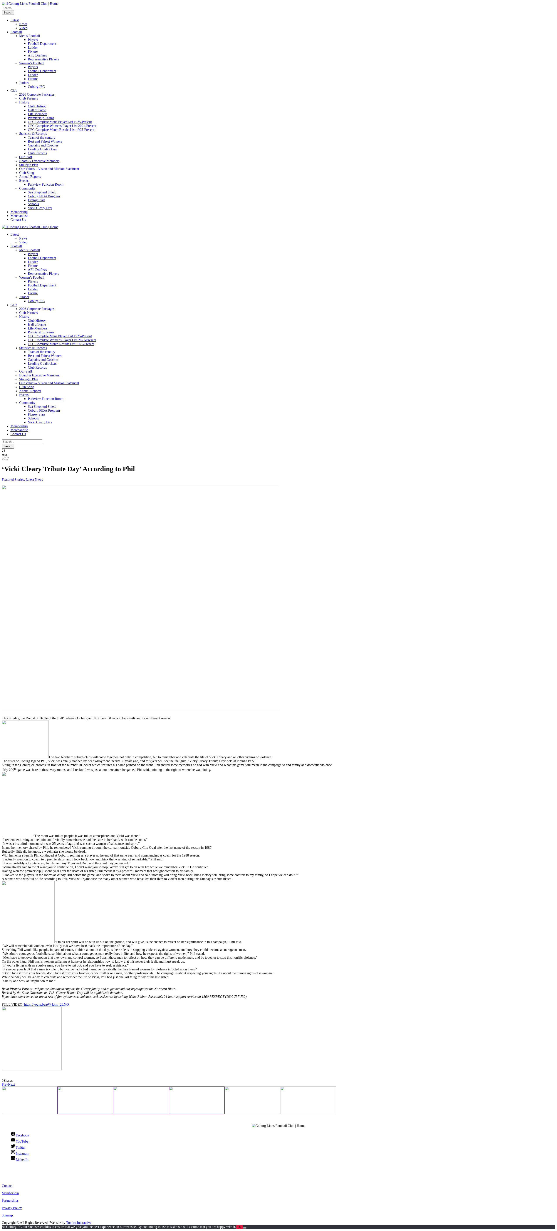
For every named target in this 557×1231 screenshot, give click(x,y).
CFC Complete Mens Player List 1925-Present (60, 122)
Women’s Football (31, 63)
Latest (14, 20)
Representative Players (43, 59)
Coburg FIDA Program (44, 196)
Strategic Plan (28, 165)
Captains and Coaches (43, 145)
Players (33, 40)
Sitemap (7, 1215)
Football (16, 32)
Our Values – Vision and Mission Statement (49, 169)
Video (23, 28)
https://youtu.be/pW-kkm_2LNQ (46, 1004)
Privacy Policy (12, 1208)
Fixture (33, 51)
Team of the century (41, 137)
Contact (7, 1186)
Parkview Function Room (45, 184)
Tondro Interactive (78, 1222)
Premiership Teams (41, 118)
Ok (239, 1227)
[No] (245, 1228)
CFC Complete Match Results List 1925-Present (61, 129)
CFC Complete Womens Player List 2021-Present (62, 126)
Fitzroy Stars (36, 200)
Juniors (24, 83)
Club (13, 90)
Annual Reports (30, 176)
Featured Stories (13, 479)
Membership (19, 212)
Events (24, 180)
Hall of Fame (37, 110)
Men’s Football (29, 36)
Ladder (33, 47)
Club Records (37, 153)
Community (27, 188)
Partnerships (10, 1200)
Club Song (26, 173)
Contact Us (18, 219)
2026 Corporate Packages (36, 94)
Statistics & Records (33, 133)
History (24, 102)
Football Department (42, 43)
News (23, 24)
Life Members (37, 114)
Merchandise (19, 216)
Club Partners (28, 98)
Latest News (34, 479)
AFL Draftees (37, 55)
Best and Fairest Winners (45, 141)
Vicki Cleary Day (40, 208)
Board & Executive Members (39, 161)
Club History (37, 106)
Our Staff (25, 157)
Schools (33, 204)
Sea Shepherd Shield (42, 192)
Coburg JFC (36, 86)
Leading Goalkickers (42, 149)
